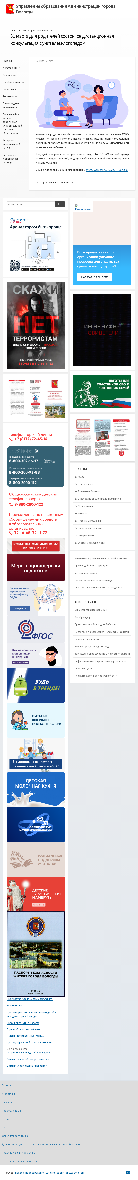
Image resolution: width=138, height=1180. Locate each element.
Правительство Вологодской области (95, 624)
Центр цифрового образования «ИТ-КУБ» (30, 1042)
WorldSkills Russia (16, 1005)
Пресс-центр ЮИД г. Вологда (23, 1022)
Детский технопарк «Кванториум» (25, 1036)
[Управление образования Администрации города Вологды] (10, 9)
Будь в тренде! (86, 484)
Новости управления (89, 520)
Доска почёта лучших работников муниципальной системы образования (12, 124)
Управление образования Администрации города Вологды (49, 1172)
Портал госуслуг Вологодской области (96, 675)
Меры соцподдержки (86, 573)
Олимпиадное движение (11, 105)
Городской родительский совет (24, 1029)
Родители (8, 96)
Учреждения (10, 67)
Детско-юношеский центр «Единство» (28, 1059)
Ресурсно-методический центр (11, 143)
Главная (15, 30)
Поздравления (86, 535)
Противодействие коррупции (91, 565)
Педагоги (8, 89)
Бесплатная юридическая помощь (10, 158)
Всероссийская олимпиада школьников (99, 498)
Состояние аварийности (91, 542)
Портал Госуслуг (84, 668)
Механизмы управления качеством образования (101, 558)
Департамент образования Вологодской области (102, 631)
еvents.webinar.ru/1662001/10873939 (107, 169)
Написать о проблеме (94, 277)
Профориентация (13, 82)
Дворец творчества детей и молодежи (28, 1052)
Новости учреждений (90, 528)
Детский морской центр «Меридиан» (27, 1065)
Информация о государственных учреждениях (100, 661)
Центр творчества (17, 1048)
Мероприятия (31, 30)
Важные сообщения (89, 491)
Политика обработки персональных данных (98, 587)
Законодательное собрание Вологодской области (102, 653)
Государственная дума (87, 639)
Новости (47, 30)
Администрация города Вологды (92, 646)
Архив (81, 476)
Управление (10, 75)
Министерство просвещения (91, 609)
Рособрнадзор (83, 617)
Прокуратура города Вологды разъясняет (30, 998)
